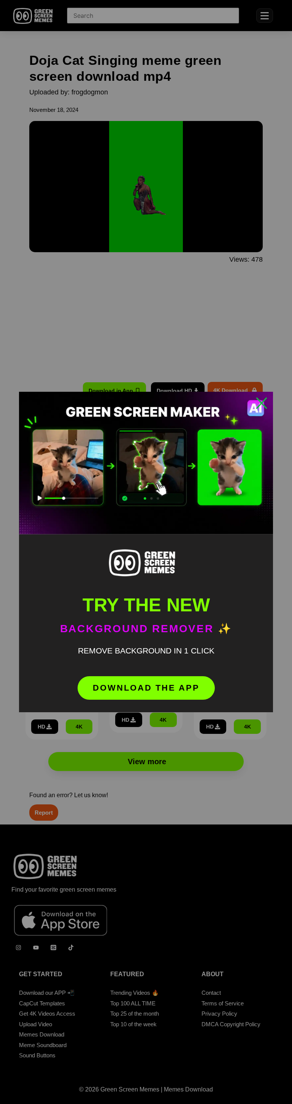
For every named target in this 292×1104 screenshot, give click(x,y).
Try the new (146, 605)
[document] (146, 552)
